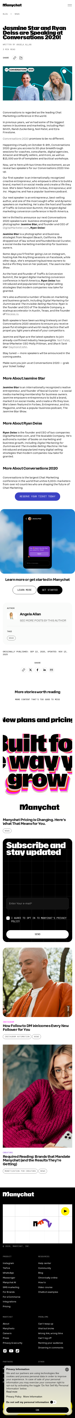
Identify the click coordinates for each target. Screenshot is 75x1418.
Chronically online (48, 1278)
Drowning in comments (50, 1347)
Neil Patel (63, 340)
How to (42, 1282)
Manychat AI (9, 1282)
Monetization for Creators (20, 1171)
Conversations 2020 (16, 138)
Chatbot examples (48, 1292)
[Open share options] (21, 58)
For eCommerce (12, 1297)
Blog (5, 14)
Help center (44, 1263)
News (17, 14)
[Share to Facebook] (37, 670)
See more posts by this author (43, 620)
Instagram (8, 1263)
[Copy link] (14, 58)
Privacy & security (12, 1343)
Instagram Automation (17, 1036)
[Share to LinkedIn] (44, 670)
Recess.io (12, 314)
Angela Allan (23, 44)
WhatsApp (8, 1273)
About (6, 1324)
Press (6, 1338)
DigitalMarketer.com (16, 227)
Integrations (9, 1301)
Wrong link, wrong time (50, 1333)
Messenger (9, 1278)
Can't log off (45, 1338)
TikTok (6, 1268)
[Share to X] (30, 670)
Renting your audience (50, 1343)
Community (44, 1268)
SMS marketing (11, 1287)
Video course (45, 1287)
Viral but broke (46, 1328)
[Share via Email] (51, 670)
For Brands (9, 1292)
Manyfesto (8, 1328)
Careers (7, 1333)
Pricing (6, 1306)
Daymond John (18, 347)
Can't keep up (45, 1324)
